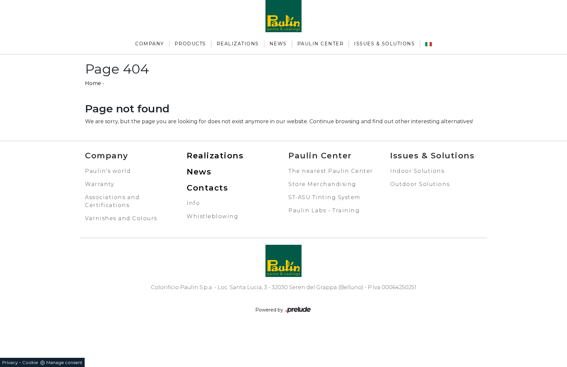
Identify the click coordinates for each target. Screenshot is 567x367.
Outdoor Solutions (420, 184)
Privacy (10, 362)
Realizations (238, 44)
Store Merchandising (322, 184)
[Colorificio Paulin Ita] (428, 43)
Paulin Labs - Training (324, 210)
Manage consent (64, 362)
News (278, 44)
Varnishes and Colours (121, 218)
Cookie (30, 362)
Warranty (99, 184)
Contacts (207, 188)
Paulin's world (108, 171)
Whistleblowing (212, 216)
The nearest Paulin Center (330, 171)
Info (193, 203)
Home (93, 83)
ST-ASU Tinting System (324, 197)
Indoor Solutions (417, 171)
